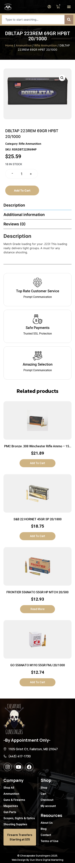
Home (9, 45)
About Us (47, 822)
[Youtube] (18, 767)
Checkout (47, 800)
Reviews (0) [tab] (14, 224)
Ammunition (24, 45)
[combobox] (33, 19)
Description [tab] (14, 205)
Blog (44, 829)
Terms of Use (49, 841)
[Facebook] (29, 767)
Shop (44, 787)
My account (48, 806)
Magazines (10, 806)
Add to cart (22, 190)
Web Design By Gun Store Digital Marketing (37, 859)
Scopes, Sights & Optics (19, 818)
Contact (46, 835)
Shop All (8, 787)
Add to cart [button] (37, 463)
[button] (69, 7)
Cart (43, 793)
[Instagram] (7, 767)
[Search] (69, 19)
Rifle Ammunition (45, 45)
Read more (37, 609)
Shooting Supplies (15, 824)
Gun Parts (9, 812)
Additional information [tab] (24, 214)
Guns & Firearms (14, 800)
